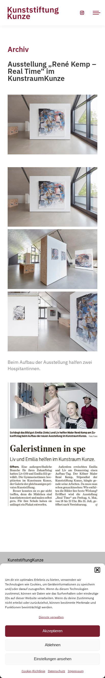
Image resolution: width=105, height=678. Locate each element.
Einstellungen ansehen (52, 659)
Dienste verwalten (51, 617)
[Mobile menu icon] (96, 12)
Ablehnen (52, 645)
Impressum (76, 671)
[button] (97, 569)
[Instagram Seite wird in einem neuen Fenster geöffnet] (82, 12)
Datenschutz (56, 671)
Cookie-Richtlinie (33, 671)
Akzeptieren (52, 631)
